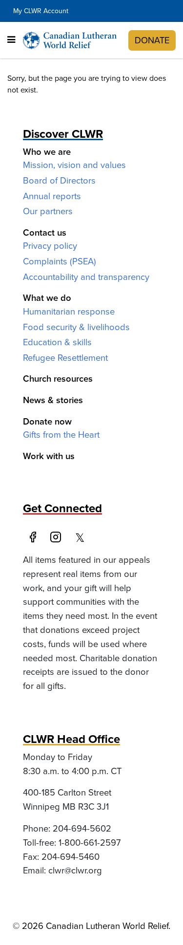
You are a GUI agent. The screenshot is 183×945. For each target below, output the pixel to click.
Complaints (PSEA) (59, 261)
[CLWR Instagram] (58, 538)
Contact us (44, 232)
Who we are (47, 151)
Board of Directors (59, 180)
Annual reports (52, 196)
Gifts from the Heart (61, 434)
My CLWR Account (40, 11)
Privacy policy (50, 245)
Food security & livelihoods (76, 327)
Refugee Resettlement (65, 357)
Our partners (48, 211)
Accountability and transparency (86, 276)
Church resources (58, 378)
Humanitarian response (69, 311)
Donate (152, 40)
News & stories (53, 400)
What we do (47, 297)
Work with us (49, 456)
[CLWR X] (82, 538)
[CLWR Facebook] (34, 538)
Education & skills (57, 342)
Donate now (47, 421)
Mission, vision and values (74, 164)
